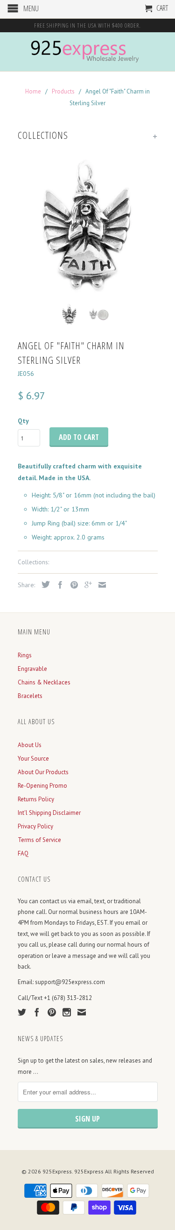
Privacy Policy (35, 826)
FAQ (23, 853)
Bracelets (30, 696)
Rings (25, 655)
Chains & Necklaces (44, 682)
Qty (23, 421)
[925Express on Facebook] (37, 1012)
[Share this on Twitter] (43, 584)
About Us (30, 745)
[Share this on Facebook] (58, 585)
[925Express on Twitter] (22, 1012)
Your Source (33, 758)
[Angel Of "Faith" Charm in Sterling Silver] (88, 226)
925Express (57, 1171)
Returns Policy (36, 799)
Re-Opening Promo (42, 786)
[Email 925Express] (81, 1012)
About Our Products (43, 772)
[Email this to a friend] (100, 585)
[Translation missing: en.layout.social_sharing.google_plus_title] (86, 585)
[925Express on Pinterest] (52, 1012)
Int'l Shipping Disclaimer (49, 813)
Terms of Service (39, 840)
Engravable (32, 669)
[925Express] (87, 51)
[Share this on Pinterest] (72, 585)
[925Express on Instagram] (67, 1012)
